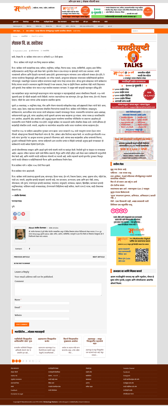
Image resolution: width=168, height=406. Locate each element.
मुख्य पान (15, 22)
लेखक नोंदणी (75, 22)
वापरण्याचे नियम (15, 383)
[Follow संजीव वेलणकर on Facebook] (29, 248)
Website (18, 315)
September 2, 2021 (21, 51)
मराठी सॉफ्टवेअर (52, 390)
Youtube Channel (128, 368)
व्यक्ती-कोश (89, 372)
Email (18, 307)
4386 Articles (53, 228)
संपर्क (105, 22)
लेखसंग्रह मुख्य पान (17, 26)
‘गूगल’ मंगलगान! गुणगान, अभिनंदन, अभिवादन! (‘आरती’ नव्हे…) (133, 196)
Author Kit (14, 376)
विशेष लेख (29, 26)
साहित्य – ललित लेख (70, 26)
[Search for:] (142, 31)
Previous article (22, 257)
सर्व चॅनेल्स (36, 22)
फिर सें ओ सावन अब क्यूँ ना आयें (124, 181)
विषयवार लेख (49, 26)
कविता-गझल (89, 386)
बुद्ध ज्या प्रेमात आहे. (119, 169)
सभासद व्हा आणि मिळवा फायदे (127, 271)
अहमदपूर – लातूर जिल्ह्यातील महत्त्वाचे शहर (95, 341)
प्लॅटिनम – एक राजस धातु (121, 172)
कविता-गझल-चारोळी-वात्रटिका (86, 26)
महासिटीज (88, 376)
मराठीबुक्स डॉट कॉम (128, 383)
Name (18, 300)
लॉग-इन (85, 22)
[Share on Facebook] (15, 214)
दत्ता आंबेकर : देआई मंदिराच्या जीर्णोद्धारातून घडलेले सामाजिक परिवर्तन (131, 177)
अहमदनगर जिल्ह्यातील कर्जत (47, 339)
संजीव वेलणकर (35, 51)
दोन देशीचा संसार (117, 185)
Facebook (126, 372)
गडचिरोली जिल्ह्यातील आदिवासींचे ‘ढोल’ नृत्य (23, 339)
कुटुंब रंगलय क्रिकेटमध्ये (120, 192)
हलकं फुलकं (100, 26)
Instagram (126, 376)
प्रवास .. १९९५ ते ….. (54, 376)
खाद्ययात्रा (88, 379)
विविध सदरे (58, 26)
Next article (99, 257)
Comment (19, 281)
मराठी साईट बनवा (52, 379)
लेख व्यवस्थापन (62, 22)
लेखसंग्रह (26, 22)
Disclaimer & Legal (17, 394)
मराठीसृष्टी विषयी (48, 22)
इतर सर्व (110, 26)
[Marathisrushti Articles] (34, 8)
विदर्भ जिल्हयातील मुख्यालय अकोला (70, 339)
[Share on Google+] (15, 218)
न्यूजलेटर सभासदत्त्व (16, 379)
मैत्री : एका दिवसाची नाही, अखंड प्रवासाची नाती (130, 201)
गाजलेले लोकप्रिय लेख (54, 386)
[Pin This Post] (23, 214)
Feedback (14, 390)
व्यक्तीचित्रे (46, 51)
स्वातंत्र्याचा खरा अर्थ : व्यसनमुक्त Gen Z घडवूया (130, 188)
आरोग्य (87, 383)
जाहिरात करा (96, 22)
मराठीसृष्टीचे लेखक (53, 368)
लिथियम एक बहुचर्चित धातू (121, 204)
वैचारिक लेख (38, 26)
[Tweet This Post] (19, 214)
